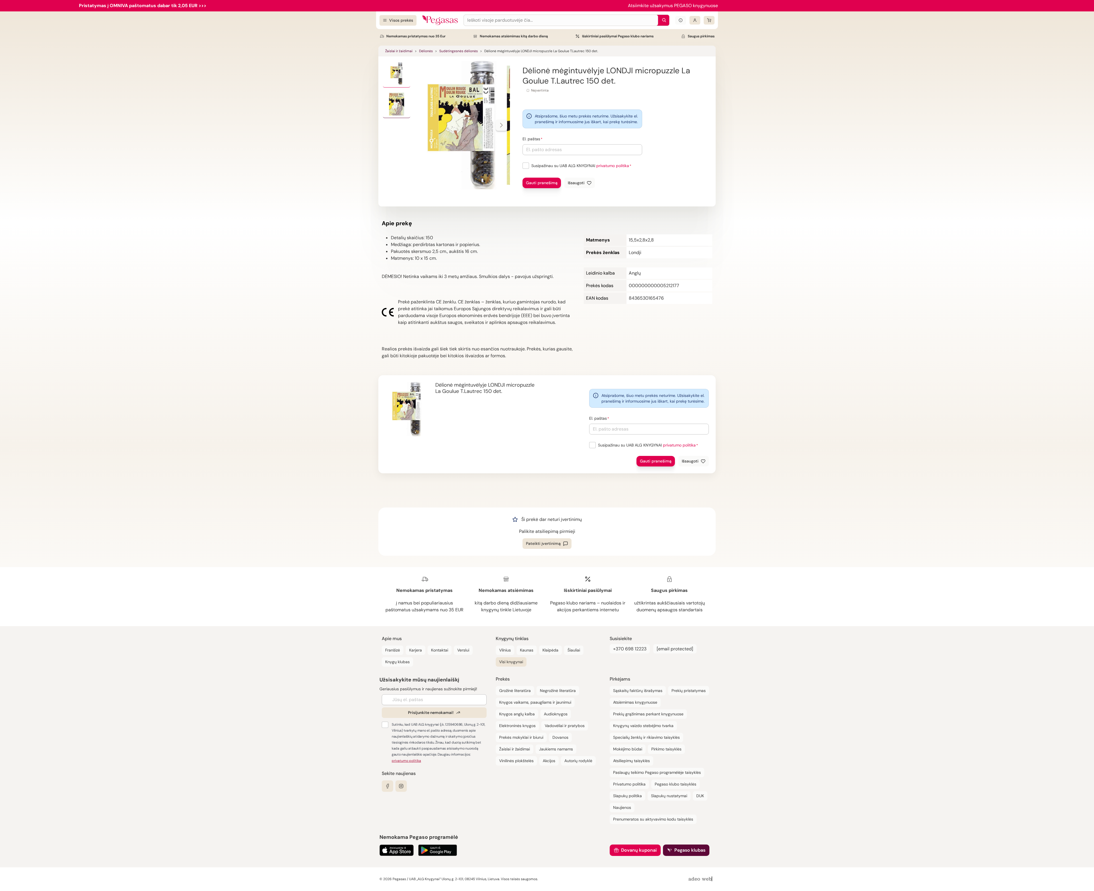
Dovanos (560, 737)
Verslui (463, 650)
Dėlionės (426, 51)
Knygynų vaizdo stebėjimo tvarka (643, 725)
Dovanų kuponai (639, 850)
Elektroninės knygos (517, 725)
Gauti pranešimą (542, 182)
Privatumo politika (629, 784)
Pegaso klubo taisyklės (675, 784)
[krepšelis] (709, 20)
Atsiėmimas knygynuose (635, 702)
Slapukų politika (627, 795)
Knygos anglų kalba (517, 714)
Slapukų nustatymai (669, 795)
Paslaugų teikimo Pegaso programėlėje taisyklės (657, 772)
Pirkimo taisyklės (666, 749)
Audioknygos (556, 714)
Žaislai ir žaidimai (399, 51)
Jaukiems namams (556, 749)
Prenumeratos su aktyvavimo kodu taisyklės (653, 819)
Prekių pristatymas (688, 690)
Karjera (415, 650)
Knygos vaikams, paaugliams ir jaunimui (535, 702)
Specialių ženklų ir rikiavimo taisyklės (646, 737)
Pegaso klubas (689, 850)
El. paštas (531, 138)
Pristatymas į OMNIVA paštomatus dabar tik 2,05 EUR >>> (142, 6)
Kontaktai (439, 650)
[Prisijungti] (694, 20)
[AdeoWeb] (701, 879)
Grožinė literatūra (515, 690)
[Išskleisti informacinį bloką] (680, 20)
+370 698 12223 (629, 649)
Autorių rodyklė (578, 760)
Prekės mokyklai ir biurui (521, 737)
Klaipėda (550, 650)
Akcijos (549, 760)
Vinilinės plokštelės (516, 760)
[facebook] (387, 786)
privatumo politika (612, 165)
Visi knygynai (511, 661)
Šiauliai (574, 650)
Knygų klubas (397, 661)
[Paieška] (663, 20)
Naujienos (622, 807)
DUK (700, 795)
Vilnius (505, 650)
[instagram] (401, 786)
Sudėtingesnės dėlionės (458, 51)
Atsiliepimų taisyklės (631, 760)
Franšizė (392, 650)
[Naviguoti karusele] (501, 125)
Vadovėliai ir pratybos (565, 725)
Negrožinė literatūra (558, 690)
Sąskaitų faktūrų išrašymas (637, 690)
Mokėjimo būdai (627, 749)
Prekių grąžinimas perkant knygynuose (648, 714)
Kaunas (526, 650)
